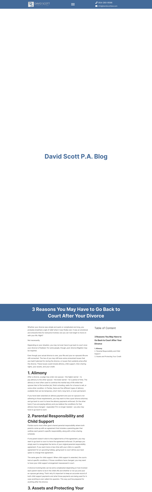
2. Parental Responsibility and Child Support (107, 352)
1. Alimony (98, 348)
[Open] (73, 4)
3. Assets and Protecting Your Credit (107, 356)
